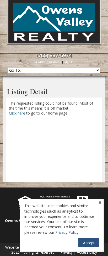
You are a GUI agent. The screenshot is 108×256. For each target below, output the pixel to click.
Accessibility (87, 252)
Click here (17, 113)
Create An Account (47, 62)
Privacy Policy (66, 232)
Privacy (67, 252)
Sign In (69, 62)
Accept (89, 242)
